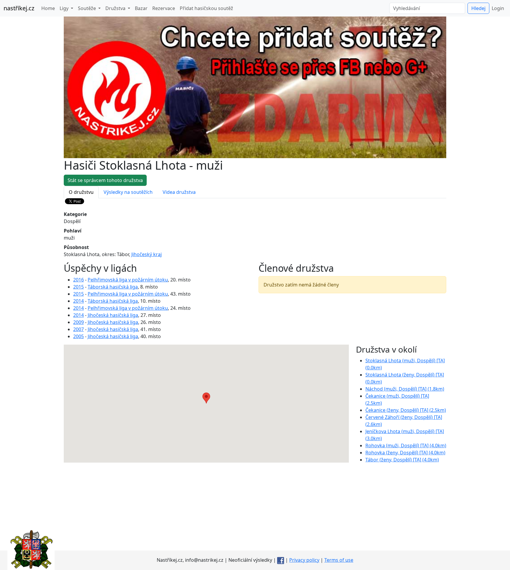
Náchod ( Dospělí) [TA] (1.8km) (404, 389)
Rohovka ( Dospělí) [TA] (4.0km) (405, 445)
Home (48, 8)
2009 (78, 322)
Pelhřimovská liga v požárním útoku (128, 279)
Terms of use (338, 560)
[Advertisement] (255, 509)
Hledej (478, 8)
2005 (78, 336)
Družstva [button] (116, 8)
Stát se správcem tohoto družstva (105, 180)
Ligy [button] (65, 8)
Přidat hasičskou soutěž (206, 8)
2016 (78, 279)
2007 (78, 329)
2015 (78, 287)
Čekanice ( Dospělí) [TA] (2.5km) (405, 410)
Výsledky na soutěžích (128, 192)
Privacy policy (304, 560)
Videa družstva (179, 192)
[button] (206, 398)
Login (498, 8)
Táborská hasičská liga (113, 287)
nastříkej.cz (19, 8)
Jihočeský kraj (146, 254)
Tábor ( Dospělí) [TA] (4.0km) (402, 459)
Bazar (141, 8)
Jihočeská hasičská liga (113, 315)
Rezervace (163, 8)
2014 (78, 301)
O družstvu (81, 192)
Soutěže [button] (87, 8)
